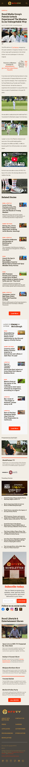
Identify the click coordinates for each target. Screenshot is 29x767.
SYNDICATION (20, 733)
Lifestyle (4, 10)
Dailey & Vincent (6, 662)
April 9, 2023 (26, 64)
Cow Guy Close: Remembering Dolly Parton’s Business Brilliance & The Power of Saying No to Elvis (15, 540)
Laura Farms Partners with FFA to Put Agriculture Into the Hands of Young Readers (11, 208)
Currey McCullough (16, 325)
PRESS (4, 724)
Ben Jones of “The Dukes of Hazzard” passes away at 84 (10, 401)
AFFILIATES (6, 729)
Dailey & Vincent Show (10, 657)
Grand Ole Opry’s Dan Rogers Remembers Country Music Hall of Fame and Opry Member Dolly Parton (13, 261)
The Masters (15, 47)
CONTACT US (19, 718)
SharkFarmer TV (8, 460)
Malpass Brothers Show (11, 668)
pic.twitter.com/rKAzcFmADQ (10, 69)
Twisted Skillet (8, 679)
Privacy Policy (15, 752)
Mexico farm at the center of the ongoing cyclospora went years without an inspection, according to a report (12, 385)
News (5, 379)
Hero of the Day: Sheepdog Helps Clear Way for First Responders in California (11, 416)
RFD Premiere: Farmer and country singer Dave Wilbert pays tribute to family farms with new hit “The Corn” (12, 277)
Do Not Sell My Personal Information (10, 756)
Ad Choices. (11, 753)
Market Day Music (7, 223)
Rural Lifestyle (7, 203)
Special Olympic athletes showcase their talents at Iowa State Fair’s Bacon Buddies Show (13, 368)
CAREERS (18, 724)
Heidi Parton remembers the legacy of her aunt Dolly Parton (15, 510)
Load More (14, 313)
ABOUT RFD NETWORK (6, 719)
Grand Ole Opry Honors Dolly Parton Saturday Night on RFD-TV (15, 498)
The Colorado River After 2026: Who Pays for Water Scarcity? (15, 547)
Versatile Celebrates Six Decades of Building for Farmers (9, 242)
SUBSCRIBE (21, 601)
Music (4, 256)
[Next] (25, 36)
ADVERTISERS (20, 729)
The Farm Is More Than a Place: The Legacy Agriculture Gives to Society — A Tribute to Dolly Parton (15, 533)
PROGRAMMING (7, 733)
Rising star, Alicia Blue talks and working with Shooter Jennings (11, 228)
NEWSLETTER (6, 737)
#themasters (9, 66)
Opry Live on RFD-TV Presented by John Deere (14, 645)
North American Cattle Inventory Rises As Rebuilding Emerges (14, 504)
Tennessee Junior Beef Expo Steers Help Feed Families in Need (9, 297)
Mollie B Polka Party (10, 690)
